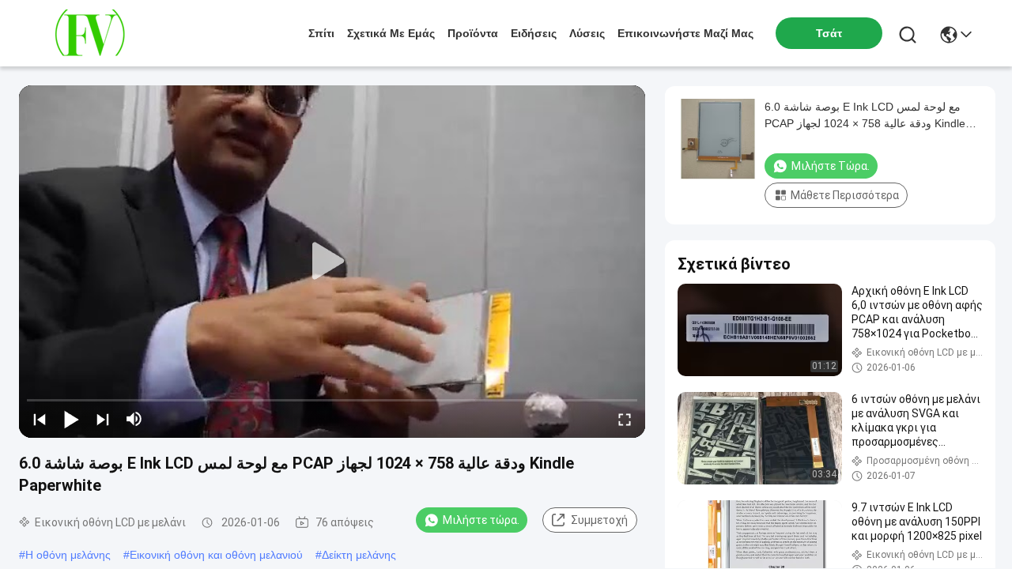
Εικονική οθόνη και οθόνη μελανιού (216, 554)
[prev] (39, 419)
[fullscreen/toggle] (624, 419)
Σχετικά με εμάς (391, 33)
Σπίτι (321, 33)
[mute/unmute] (134, 419)
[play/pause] (71, 419)
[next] (103, 419)
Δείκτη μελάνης (359, 554)
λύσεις (587, 33)
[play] (332, 261)
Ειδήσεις (534, 33)
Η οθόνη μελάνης (68, 554)
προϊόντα (472, 33)
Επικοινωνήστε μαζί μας (685, 33)
